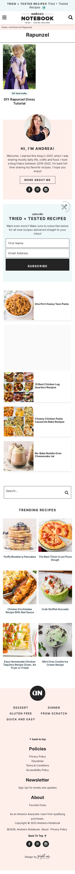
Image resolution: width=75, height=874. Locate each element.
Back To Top (35, 835)
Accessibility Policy (37, 769)
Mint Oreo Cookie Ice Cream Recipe (55, 663)
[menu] (4, 17)
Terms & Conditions (37, 765)
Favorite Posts (37, 805)
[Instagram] (46, 189)
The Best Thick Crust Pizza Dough (55, 558)
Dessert (20, 707)
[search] (70, 17)
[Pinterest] (37, 189)
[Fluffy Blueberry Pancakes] (20, 550)
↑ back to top (37, 739)
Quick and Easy (21, 719)
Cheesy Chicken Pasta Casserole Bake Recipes (49, 420)
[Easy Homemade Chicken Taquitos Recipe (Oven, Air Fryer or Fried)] (20, 655)
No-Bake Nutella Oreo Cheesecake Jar (48, 455)
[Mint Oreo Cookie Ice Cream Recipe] (55, 655)
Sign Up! (23, 787)
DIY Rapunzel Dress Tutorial (19, 101)
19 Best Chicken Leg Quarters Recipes (47, 386)
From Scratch (54, 713)
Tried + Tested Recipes (37, 5)
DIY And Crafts (19, 93)
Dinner (54, 707)
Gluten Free (21, 713)
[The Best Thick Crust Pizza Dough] (55, 550)
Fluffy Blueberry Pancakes (20, 556)
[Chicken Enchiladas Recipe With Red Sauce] (20, 602)
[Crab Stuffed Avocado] (55, 602)
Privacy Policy (37, 756)
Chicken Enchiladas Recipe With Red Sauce (20, 611)
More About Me (37, 179)
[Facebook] (29, 189)
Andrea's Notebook (37, 17)
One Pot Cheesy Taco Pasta (52, 303)
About (45, 829)
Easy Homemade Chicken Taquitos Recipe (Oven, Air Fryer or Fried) (19, 664)
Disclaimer (37, 761)
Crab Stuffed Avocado (55, 609)
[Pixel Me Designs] (43, 857)
